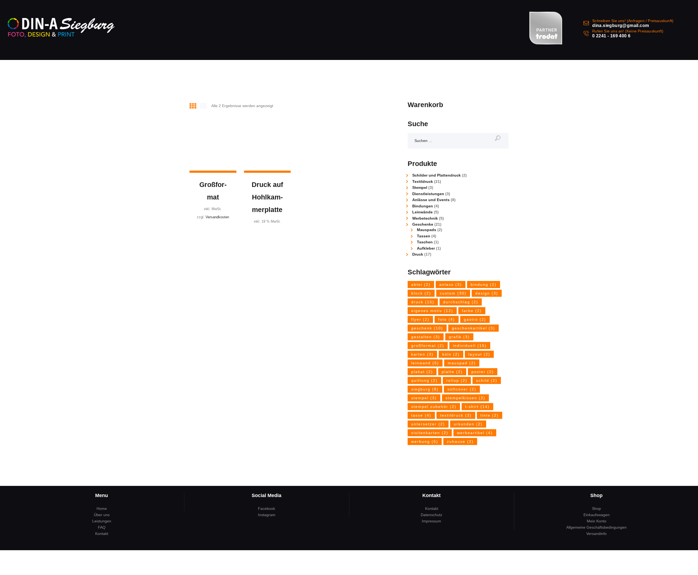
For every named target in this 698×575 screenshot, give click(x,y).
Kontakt (101, 533)
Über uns (102, 515)
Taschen (425, 242)
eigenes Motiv (432, 310)
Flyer (420, 319)
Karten (422, 354)
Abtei (421, 284)
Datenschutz (431, 515)
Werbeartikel (475, 433)
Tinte (489, 415)
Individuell (470, 345)
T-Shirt (477, 406)
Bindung (484, 284)
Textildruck (422, 181)
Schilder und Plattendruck (436, 175)
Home (102, 508)
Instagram (266, 515)
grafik (459, 337)
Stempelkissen (465, 398)
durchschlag (460, 302)
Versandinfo (596, 533)
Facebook (266, 508)
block (421, 293)
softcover (461, 389)
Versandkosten (217, 217)
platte (452, 372)
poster (482, 372)
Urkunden (468, 424)
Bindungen (422, 206)
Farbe (472, 310)
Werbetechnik (425, 218)
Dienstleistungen (428, 194)
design (486, 293)
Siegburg (425, 389)
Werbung (424, 441)
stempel (424, 398)
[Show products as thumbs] (192, 106)
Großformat (213, 191)
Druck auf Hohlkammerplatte (267, 197)
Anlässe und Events (431, 200)
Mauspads (426, 230)
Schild (486, 380)
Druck (417, 254)
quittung (424, 380)
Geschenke (422, 224)
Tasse (421, 415)
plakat (422, 372)
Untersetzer (428, 424)
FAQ (102, 527)
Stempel (419, 187)
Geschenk (427, 328)
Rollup (456, 380)
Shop (596, 508)
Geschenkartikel (473, 328)
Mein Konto (596, 521)
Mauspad (462, 363)
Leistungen (101, 521)
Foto (446, 319)
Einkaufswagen (596, 515)
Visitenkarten (429, 433)
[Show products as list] (203, 106)
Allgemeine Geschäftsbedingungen (596, 527)
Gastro (475, 319)
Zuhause (460, 441)
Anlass (450, 284)
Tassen (423, 236)
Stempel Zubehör (433, 406)
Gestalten (425, 337)
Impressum (431, 521)
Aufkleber (426, 248)
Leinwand (425, 363)
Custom (453, 293)
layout (479, 354)
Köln (451, 354)
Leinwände (422, 212)
